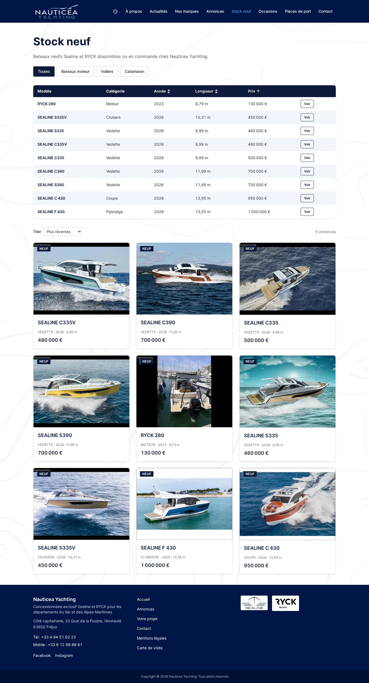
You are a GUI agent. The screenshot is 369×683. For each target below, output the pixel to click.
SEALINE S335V (52, 117)
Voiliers (107, 71)
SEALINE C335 (51, 157)
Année (162, 91)
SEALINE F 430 (51, 211)
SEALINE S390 (51, 184)
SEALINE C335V (52, 144)
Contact (325, 11)
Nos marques (187, 11)
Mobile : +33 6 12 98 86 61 (57, 644)
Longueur (206, 91)
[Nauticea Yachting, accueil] (56, 11)
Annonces (215, 11)
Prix (254, 91)
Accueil (143, 599)
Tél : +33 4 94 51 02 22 (54, 637)
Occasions (268, 11)
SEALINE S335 (51, 130)
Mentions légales (151, 638)
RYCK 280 (47, 103)
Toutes (44, 71)
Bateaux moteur (75, 71)
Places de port (298, 11)
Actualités (158, 11)
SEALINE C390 (51, 171)
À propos (134, 11)
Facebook (42, 655)
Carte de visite (150, 648)
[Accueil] (115, 11)
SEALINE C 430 (51, 198)
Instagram (64, 655)
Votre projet (147, 618)
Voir (307, 104)
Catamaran (134, 71)
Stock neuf (241, 11)
